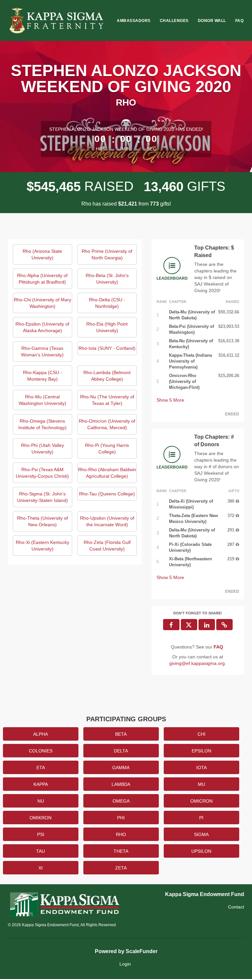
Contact (236, 906)
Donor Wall (212, 20)
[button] (224, 624)
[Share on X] (189, 624)
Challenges (174, 20)
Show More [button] (170, 400)
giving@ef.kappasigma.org (197, 663)
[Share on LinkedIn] (207, 624)
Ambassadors (134, 20)
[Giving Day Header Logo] (57, 20)
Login (125, 964)
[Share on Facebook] (171, 624)
